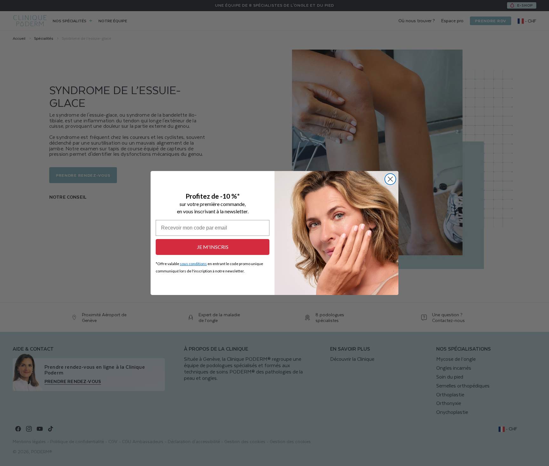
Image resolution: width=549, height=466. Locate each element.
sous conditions (193, 263)
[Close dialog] (390, 179)
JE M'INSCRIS (212, 247)
